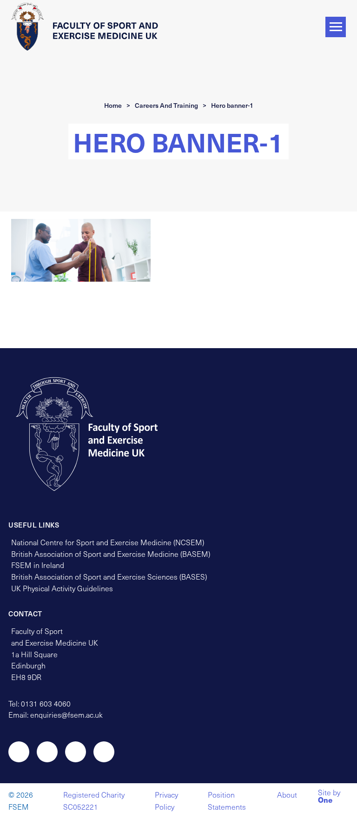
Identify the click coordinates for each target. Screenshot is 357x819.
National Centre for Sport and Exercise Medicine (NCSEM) (107, 542)
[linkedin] (103, 751)
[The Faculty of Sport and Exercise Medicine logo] (88, 26)
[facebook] (75, 751)
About (287, 794)
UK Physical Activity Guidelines (62, 588)
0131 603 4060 (46, 703)
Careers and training (166, 105)
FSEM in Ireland (37, 565)
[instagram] (47, 751)
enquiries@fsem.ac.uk (66, 715)
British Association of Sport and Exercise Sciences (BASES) (109, 576)
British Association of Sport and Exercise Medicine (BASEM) (110, 554)
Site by (329, 797)
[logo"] (95, 434)
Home (113, 105)
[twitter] (18, 751)
